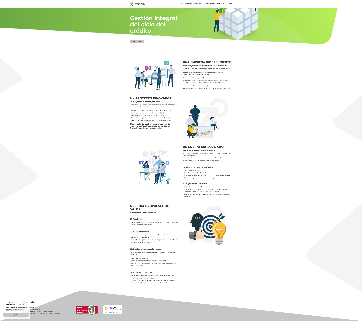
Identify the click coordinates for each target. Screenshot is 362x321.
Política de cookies (48, 311)
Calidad (229, 3)
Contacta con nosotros (54, 313)
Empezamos (137, 41)
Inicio (181, 3)
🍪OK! (16, 315)
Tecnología (198, 3)
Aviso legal (39, 311)
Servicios (188, 3)
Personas (220, 3)
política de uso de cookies (16, 310)
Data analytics (210, 3)
